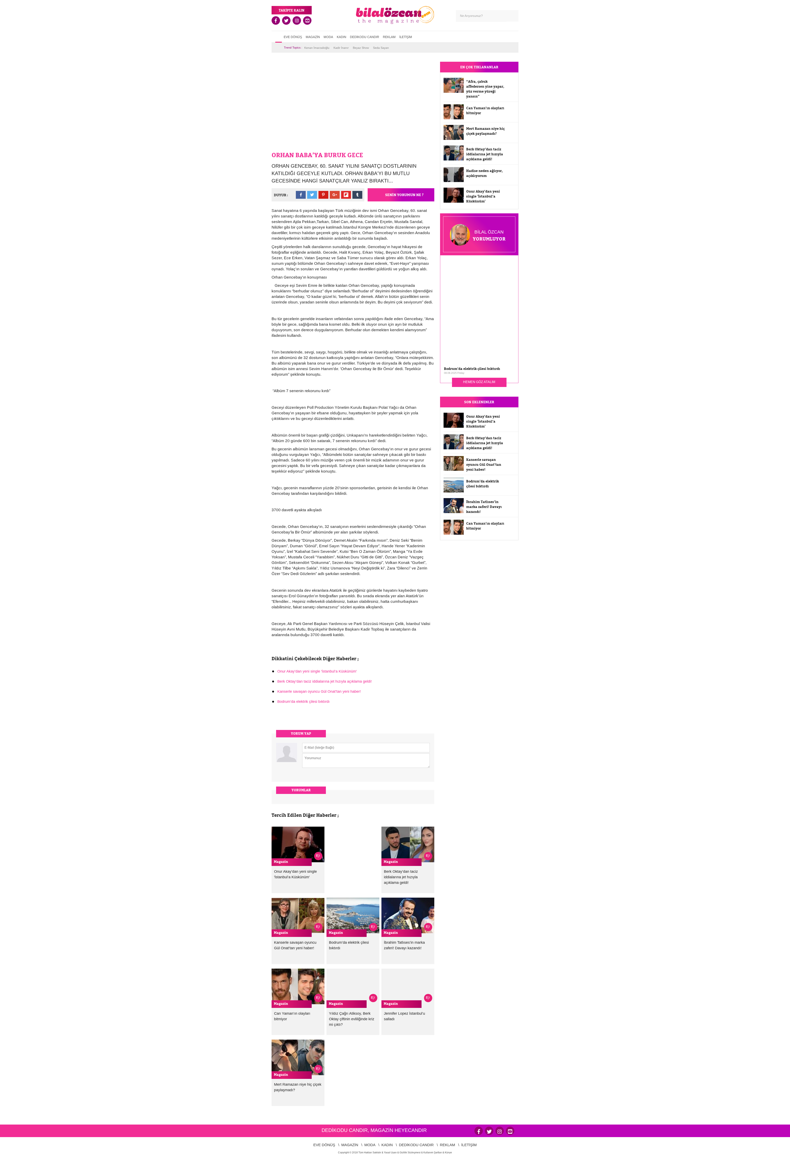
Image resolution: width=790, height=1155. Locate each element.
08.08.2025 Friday (454, 373)
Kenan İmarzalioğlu (316, 47)
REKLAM (389, 37)
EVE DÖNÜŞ (293, 37)
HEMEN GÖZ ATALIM (479, 382)
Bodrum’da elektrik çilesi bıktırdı (303, 702)
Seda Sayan (381, 47)
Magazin (281, 861)
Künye (448, 1152)
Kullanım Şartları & (434, 1152)
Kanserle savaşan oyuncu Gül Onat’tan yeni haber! (319, 691)
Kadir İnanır (341, 47)
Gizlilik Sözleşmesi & (411, 1152)
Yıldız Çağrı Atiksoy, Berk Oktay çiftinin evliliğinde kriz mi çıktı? (351, 1019)
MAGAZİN (313, 37)
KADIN (341, 37)
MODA (328, 37)
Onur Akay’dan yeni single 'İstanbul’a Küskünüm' (317, 671)
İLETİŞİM (405, 37)
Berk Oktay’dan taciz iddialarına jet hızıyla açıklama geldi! (324, 681)
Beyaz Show (361, 47)
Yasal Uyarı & (392, 1152)
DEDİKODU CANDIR (364, 37)
